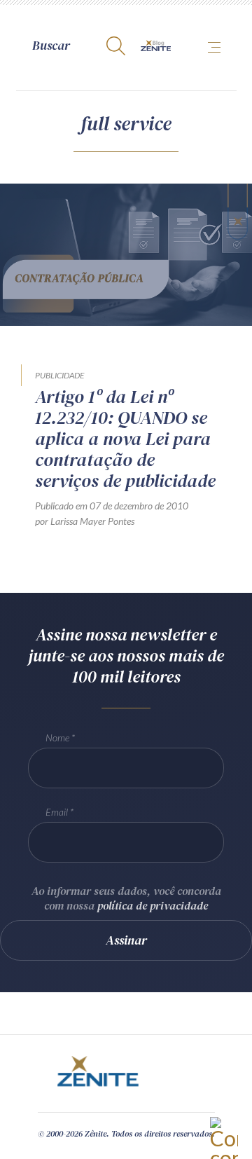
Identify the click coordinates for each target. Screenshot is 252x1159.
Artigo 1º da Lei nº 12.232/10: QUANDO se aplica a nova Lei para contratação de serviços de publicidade (125, 438)
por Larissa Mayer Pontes (84, 521)
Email (57, 812)
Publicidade (59, 375)
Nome (57, 737)
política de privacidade (152, 905)
